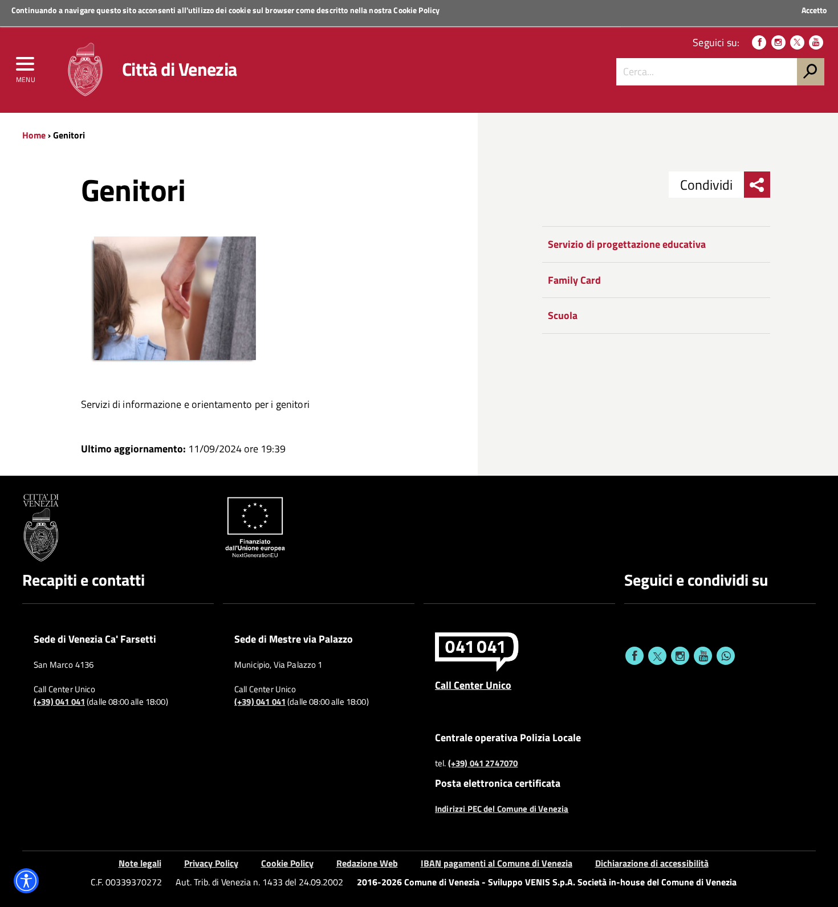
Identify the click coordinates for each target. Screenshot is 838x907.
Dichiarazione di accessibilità (652, 863)
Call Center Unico (473, 685)
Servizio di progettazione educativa (627, 244)
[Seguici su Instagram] (778, 42)
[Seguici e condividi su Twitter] (657, 656)
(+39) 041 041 (59, 702)
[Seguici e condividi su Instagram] (680, 656)
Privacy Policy (211, 863)
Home (34, 135)
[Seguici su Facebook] (759, 42)
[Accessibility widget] (26, 880)
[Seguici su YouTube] (816, 42)
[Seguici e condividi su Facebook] (634, 656)
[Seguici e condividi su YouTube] (703, 656)
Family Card (574, 280)
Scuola (562, 315)
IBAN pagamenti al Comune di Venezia (496, 863)
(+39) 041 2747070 (483, 763)
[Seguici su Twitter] (797, 42)
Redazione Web (367, 863)
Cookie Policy (416, 10)
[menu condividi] (757, 184)
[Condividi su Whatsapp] (726, 656)
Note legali (140, 863)
